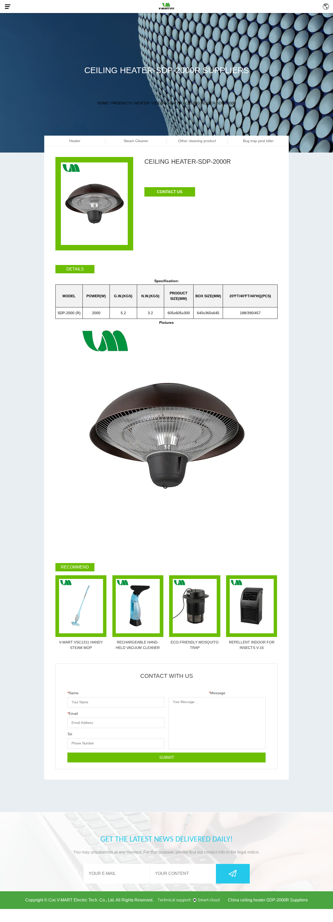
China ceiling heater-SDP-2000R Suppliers (268, 900)
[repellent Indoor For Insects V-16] (251, 606)
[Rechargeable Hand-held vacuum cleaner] (137, 606)
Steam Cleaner (136, 141)
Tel (69, 734)
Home (102, 103)
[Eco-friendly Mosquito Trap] (194, 606)
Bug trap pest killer (258, 141)
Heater (142, 103)
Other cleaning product (197, 141)
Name (73, 693)
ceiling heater (167, 103)
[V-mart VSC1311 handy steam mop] (80, 606)
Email (72, 713)
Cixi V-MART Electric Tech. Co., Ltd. (81, 900)
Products (121, 103)
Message (217, 693)
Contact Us (169, 192)
